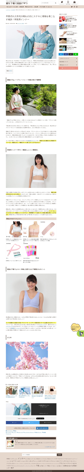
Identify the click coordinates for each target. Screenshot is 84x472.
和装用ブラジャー (32, 140)
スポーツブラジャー (51, 461)
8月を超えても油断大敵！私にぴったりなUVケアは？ (71, 27)
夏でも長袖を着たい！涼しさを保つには (24, 396)
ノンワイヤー (21, 463)
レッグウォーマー (32, 465)
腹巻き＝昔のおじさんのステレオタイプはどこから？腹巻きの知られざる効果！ (50, 397)
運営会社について (64, 65)
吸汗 (57, 465)
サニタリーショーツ (71, 458)
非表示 (10, 70)
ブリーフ (69, 463)
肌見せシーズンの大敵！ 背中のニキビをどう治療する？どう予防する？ (71, 41)
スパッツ (36, 461)
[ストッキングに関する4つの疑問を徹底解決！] (62, 36)
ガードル (57, 458)
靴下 (12, 468)
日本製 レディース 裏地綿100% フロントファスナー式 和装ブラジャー (14, 239)
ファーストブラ (56, 463)
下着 (37, 465)
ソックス (64, 461)
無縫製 (12, 328)
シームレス (18, 328)
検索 (60, 454)
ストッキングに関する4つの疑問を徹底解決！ (71, 33)
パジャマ (49, 463)
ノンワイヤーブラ (26, 463)
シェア (15, 422)
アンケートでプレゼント (69, 68)
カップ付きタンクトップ (50, 458)
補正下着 (71, 465)
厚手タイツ (55, 465)
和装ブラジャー (39, 432)
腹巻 (68, 465)
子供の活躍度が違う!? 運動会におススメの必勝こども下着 (71, 20)
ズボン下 (58, 461)
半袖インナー (44, 465)
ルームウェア (21, 465)
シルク (18, 461)
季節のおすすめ (28, 6)
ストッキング (30, 461)
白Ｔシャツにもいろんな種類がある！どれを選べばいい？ (37, 396)
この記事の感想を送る (42, 428)
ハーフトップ (44, 463)
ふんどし (16, 458)
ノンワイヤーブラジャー (29, 432)
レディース (9, 433)
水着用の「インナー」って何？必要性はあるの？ (11, 396)
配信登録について (64, 61)
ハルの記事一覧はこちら (49, 446)
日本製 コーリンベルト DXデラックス (13, 260)
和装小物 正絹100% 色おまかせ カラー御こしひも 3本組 (31, 261)
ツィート (32, 422)
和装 (23, 23)
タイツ (69, 461)
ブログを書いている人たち (45, 6)
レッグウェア (26, 465)
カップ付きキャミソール (39, 458)
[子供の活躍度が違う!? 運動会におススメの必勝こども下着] (62, 21)
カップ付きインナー (29, 458)
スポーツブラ (43, 324)
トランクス (11, 463)
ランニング (15, 465)
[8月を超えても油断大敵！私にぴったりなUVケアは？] (62, 29)
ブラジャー (63, 463)
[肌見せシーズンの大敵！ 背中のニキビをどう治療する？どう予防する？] (62, 43)
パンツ (52, 463)
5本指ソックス (10, 458)
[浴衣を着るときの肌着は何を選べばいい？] (62, 50)
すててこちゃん (75, 328)
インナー (21, 458)
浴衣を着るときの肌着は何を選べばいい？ (71, 48)
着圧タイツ (61, 465)
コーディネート (19, 23)
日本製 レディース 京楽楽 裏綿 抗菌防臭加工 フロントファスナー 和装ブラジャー (31, 240)
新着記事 (22, 6)
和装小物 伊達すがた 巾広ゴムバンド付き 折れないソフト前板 (48, 239)
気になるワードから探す (12, 6)
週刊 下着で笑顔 (13, 3)
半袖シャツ (50, 466)
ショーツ (14, 432)
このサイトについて (64, 58)
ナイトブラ (16, 463)
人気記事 (36, 6)
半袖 (40, 465)
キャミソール (63, 458)
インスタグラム (49, 422)
